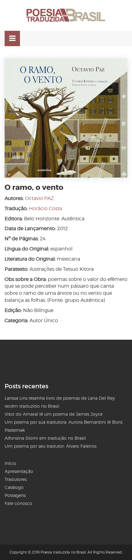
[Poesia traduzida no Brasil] (66, 15)
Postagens (15, 495)
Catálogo (14, 487)
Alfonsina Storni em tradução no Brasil (45, 438)
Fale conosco (18, 503)
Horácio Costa (45, 208)
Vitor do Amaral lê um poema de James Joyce (54, 414)
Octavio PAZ (39, 198)
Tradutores (16, 479)
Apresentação (19, 471)
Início (10, 463)
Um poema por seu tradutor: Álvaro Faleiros (50, 446)
